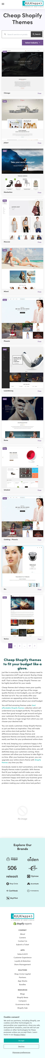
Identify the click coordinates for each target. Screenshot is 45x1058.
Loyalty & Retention (23, 961)
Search (37, 34)
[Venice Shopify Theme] (22, 615)
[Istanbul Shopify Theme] (22, 467)
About (22, 934)
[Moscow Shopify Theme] (22, 219)
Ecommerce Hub (22, 1004)
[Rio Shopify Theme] (22, 566)
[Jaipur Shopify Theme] (22, 119)
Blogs (22, 993)
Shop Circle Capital (22, 974)
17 (30, 645)
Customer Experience (23, 957)
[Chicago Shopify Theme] (22, 70)
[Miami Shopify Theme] (22, 268)
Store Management (22, 964)
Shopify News (22, 997)
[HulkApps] (32, 3)
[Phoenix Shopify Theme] (22, 318)
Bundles (22, 984)
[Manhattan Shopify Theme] (22, 169)
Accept (21, 1040)
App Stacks (22, 981)
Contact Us (22, 941)
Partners (22, 977)
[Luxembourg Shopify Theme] (22, 367)
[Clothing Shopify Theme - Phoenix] (22, 516)
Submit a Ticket (22, 944)
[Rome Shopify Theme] (22, 417)
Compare (23, 1000)
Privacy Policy (19, 1034)
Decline (21, 1046)
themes (21, 708)
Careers (22, 937)
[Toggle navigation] (3, 4)
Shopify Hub (22, 1008)
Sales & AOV (22, 954)
